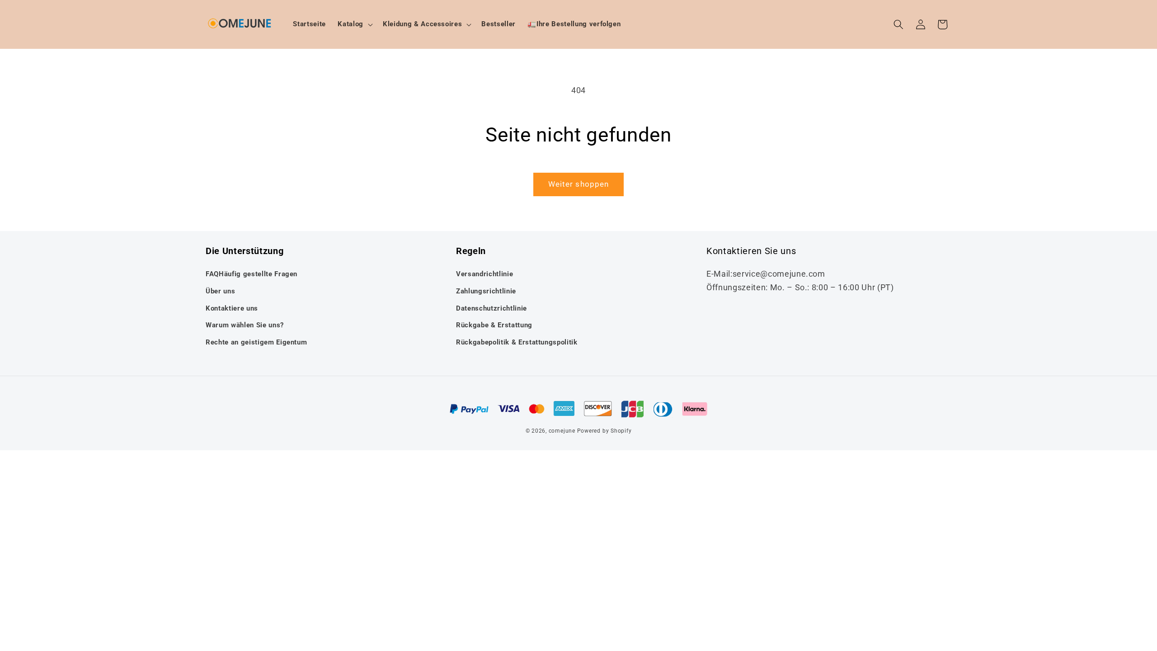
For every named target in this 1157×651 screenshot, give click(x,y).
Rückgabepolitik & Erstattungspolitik (517, 342)
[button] (354, 24)
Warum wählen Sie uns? (245, 325)
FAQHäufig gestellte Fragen (251, 274)
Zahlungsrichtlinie (486, 291)
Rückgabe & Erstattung (494, 325)
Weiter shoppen (578, 184)
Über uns (220, 291)
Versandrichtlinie (484, 274)
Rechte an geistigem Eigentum (256, 342)
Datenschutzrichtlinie (491, 308)
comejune (562, 431)
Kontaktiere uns (232, 308)
